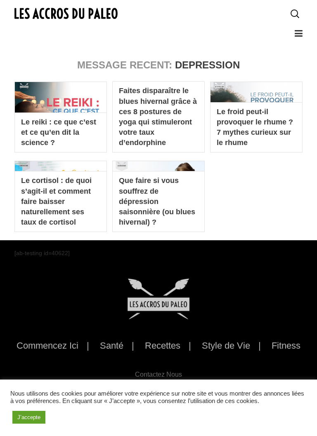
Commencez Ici (47, 345)
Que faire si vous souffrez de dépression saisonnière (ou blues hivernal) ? (157, 201)
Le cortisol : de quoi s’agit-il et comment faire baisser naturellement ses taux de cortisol (56, 201)
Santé (111, 345)
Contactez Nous (158, 374)
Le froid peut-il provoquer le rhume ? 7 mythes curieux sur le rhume (255, 127)
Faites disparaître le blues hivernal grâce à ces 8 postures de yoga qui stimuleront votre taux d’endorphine (158, 117)
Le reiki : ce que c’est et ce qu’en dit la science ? (58, 132)
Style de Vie (226, 345)
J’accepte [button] (28, 417)
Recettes (162, 345)
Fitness (286, 345)
